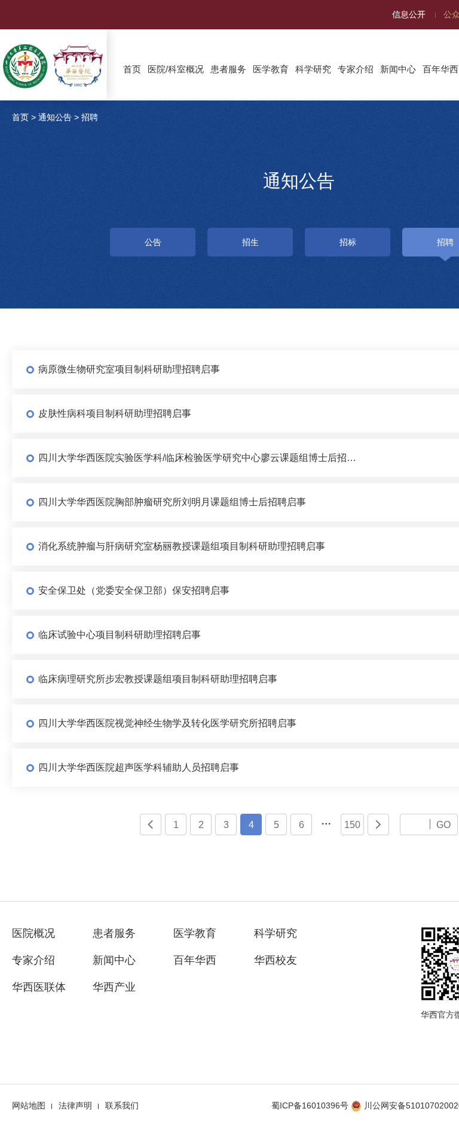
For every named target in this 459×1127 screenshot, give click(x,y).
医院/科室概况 (176, 69)
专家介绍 (356, 69)
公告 (153, 242)
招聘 (89, 117)
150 (352, 824)
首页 (132, 69)
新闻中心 (398, 69)
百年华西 (194, 960)
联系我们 (122, 1105)
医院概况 (33, 933)
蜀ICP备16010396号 (309, 1105)
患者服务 (228, 69)
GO (443, 824)
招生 (250, 242)
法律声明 (75, 1105)
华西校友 (275, 960)
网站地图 (28, 1105)
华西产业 (114, 987)
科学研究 (313, 69)
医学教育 (271, 69)
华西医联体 (39, 987)
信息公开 (409, 14)
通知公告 (55, 117)
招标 (347, 242)
